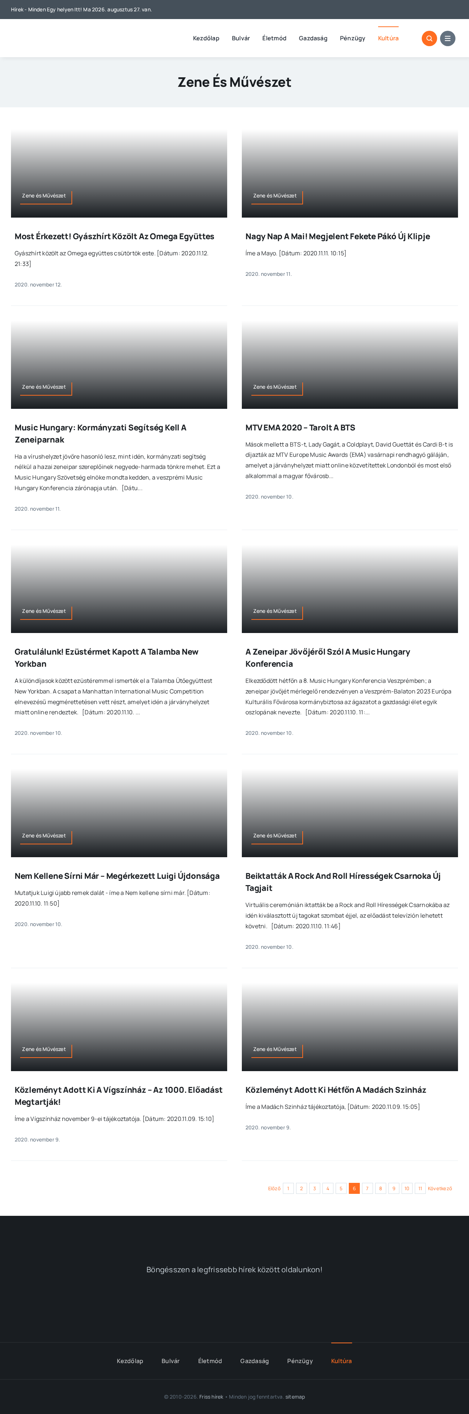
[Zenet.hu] (132, 1304)
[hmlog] (49, 33)
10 (407, 1188)
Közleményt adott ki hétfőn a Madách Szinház (335, 1089)
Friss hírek (211, 1396)
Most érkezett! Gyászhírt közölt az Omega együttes (114, 236)
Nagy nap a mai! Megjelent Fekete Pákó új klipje (337, 236)
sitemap (295, 1396)
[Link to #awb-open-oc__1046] (429, 38)
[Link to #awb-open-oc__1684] (447, 38)
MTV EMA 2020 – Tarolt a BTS (300, 427)
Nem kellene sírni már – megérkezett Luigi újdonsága (117, 875)
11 (420, 1188)
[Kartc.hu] (336, 1305)
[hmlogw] (234, 1233)
